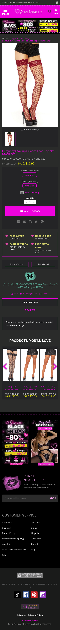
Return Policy (8, 533)
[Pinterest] (42, 221)
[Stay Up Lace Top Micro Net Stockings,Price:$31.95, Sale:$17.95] (30, 365)
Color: (30, 170)
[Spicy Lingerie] (28, 11)
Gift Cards (36, 522)
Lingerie (35, 533)
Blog (33, 549)
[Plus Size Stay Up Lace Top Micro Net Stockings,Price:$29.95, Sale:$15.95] (48, 365)
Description (30, 302)
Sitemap (21, 615)
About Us (6, 544)
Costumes (36, 538)
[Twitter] (36, 221)
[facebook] (26, 594)
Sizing (34, 527)
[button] (5, 11)
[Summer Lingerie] (44, 442)
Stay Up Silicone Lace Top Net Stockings (11, 388)
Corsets (35, 544)
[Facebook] (18, 221)
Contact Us (7, 522)
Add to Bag (32, 211)
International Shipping (13, 538)
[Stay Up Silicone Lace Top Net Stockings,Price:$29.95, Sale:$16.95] (11, 365)
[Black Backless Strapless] (15, 442)
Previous (5, 366)
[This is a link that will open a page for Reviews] (30, 606)
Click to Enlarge (31, 129)
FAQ (16, 294)
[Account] (57, 2)
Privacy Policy (35, 615)
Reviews (30, 310)
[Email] (24, 221)
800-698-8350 (30, 620)
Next (55, 366)
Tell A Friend (43, 264)
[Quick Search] (49, 11)
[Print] (30, 221)
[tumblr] (17, 594)
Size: (30, 181)
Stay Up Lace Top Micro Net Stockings (30, 388)
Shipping (6, 527)
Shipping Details (30, 294)
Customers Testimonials (14, 549)
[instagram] (43, 594)
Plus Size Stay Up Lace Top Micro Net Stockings (48, 388)
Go (52, 498)
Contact (45, 294)
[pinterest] (34, 594)
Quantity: (30, 198)
